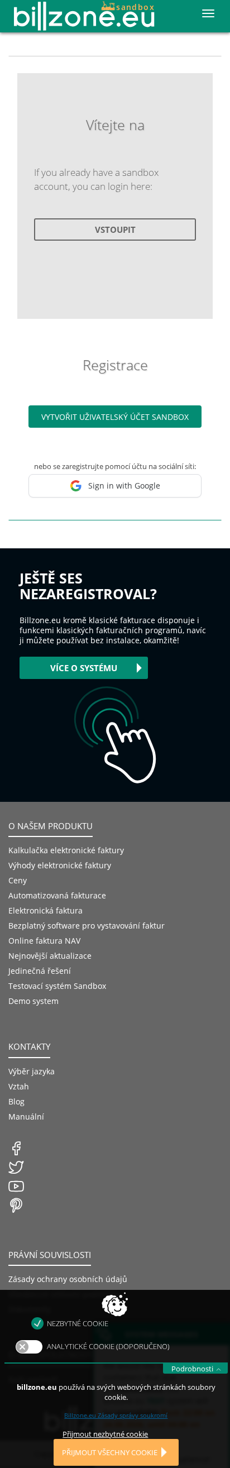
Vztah (18, 1086)
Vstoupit (115, 229)
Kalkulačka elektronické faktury (66, 850)
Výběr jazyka (31, 1071)
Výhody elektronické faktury (59, 865)
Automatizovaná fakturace (57, 895)
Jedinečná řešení (39, 970)
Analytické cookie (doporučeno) (108, 1346)
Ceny (17, 880)
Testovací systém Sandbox (57, 986)
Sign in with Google (124, 485)
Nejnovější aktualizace (50, 955)
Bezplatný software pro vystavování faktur (86, 925)
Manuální (26, 1116)
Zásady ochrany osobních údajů (67, 1279)
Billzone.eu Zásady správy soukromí (115, 1415)
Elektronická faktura (45, 910)
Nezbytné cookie (77, 1323)
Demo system (33, 1001)
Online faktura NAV (44, 940)
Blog (16, 1101)
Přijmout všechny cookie (109, 1452)
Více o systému (83, 667)
